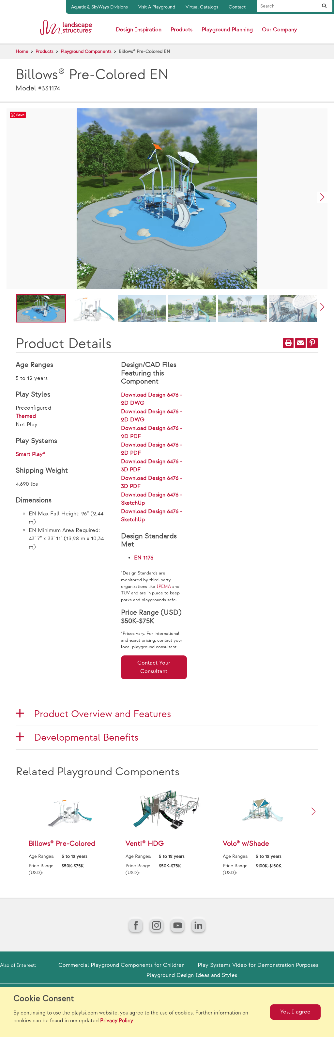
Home (22, 51)
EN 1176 (143, 558)
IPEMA (164, 586)
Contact (237, 7)
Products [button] (181, 29)
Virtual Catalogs (202, 7)
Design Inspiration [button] (138, 29)
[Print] (288, 343)
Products (44, 51)
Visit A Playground (156, 7)
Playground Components (86, 51)
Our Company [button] (279, 29)
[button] (322, 197)
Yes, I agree (295, 1012)
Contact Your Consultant (153, 667)
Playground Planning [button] (227, 29)
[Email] (300, 343)
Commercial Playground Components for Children (121, 965)
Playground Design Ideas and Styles (191, 975)
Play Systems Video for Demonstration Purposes (258, 965)
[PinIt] (312, 343)
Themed (26, 416)
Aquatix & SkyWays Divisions (99, 7)
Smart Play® (31, 454)
